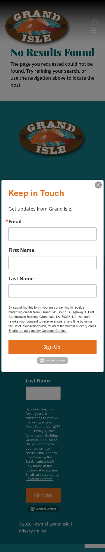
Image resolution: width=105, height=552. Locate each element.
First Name (21, 250)
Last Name (21, 278)
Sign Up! (52, 347)
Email (15, 221)
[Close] (98, 184)
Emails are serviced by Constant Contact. (37, 330)
